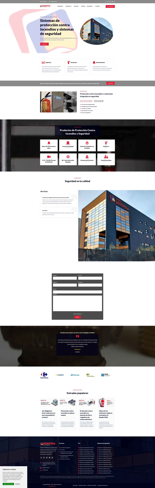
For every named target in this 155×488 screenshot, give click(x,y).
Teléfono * (55, 282)
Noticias (83, 6)
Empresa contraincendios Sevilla (86, 460)
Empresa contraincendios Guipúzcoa (87, 466)
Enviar (77, 317)
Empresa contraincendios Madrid (86, 449)
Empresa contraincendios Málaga (86, 451)
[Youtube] (112, 1)
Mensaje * (55, 294)
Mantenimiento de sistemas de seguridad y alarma (66, 456)
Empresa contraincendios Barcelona (86, 456)
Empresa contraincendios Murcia (86, 473)
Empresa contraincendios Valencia (86, 447)
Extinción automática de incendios (87, 147)
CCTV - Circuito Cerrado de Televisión (49, 161)
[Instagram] (107, 1)
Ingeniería (48, 62)
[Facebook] (105, 1)
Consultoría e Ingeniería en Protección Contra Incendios (55, 197)
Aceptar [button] (5, 483)
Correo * (80, 275)
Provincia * (80, 282)
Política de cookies (82, 485)
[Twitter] (110, 1)
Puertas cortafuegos (68, 146)
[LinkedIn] (114, 1)
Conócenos (60, 6)
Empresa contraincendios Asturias (86, 470)
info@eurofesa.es (54, 1)
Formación (44, 210)
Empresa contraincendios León (85, 468)
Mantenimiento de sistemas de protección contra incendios (66, 452)
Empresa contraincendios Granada (86, 464)
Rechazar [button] (11, 483)
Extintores (106, 146)
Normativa (89, 6)
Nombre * (55, 275)
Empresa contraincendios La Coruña (86, 453)
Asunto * (55, 289)
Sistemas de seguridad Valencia (105, 447)
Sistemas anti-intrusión (87, 160)
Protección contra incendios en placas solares (67, 413)
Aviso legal (75, 485)
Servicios (76, 6)
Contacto (97, 6)
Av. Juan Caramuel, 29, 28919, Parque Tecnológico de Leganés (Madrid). (49, 464)
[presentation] (52, 347)
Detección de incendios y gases (49, 147)
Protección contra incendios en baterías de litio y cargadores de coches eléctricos (86, 415)
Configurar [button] (17, 483)
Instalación (74, 62)
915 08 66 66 (44, 1)
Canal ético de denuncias (102, 485)
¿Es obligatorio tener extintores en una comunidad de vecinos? (48, 414)
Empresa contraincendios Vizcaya (86, 462)
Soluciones (68, 6)
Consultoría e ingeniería (65, 447)
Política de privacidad (91, 485)
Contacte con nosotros (65, 458)
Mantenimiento (100, 62)
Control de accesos (106, 160)
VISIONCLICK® (52, 486)
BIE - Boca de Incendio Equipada (68, 161)
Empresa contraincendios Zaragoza (86, 458)
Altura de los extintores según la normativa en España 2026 (105, 414)
